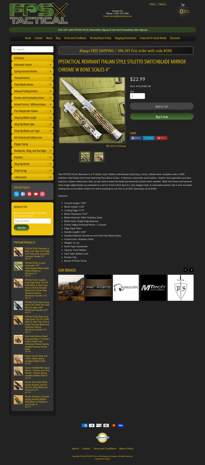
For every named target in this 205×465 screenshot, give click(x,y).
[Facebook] (23, 194)
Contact (38, 38)
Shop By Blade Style (33, 125)
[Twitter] (16, 194)
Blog (58, 38)
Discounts (175, 38)
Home (28, 38)
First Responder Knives (33, 111)
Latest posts (33, 177)
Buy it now (162, 116)
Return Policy (126, 448)
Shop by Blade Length (33, 118)
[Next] (191, 270)
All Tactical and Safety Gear (28, 137)
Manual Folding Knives (33, 91)
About (49, 38)
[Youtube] (36, 194)
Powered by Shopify (102, 459)
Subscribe (21, 227)
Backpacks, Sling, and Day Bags (33, 151)
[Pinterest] (29, 194)
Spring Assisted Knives (33, 72)
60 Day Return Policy (100, 38)
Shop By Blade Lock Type (33, 131)
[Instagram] (42, 194)
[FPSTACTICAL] (39, 13)
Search (75, 448)
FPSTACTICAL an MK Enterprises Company (101, 456)
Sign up (162, 4)
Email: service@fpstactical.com (117, 16)
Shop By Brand (33, 164)
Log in (152, 4)
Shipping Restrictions (125, 38)
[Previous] (185, 270)
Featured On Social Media (153, 38)
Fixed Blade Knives (33, 85)
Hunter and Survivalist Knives (33, 98)
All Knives (19, 58)
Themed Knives (33, 78)
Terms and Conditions (75, 38)
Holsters (33, 158)
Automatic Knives (33, 65)
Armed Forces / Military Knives (33, 105)
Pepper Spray (21, 144)
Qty (132, 91)
